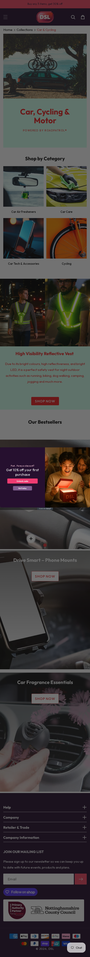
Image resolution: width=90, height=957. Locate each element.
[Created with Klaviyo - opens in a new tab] (45, 508)
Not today (22, 488)
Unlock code (22, 480)
